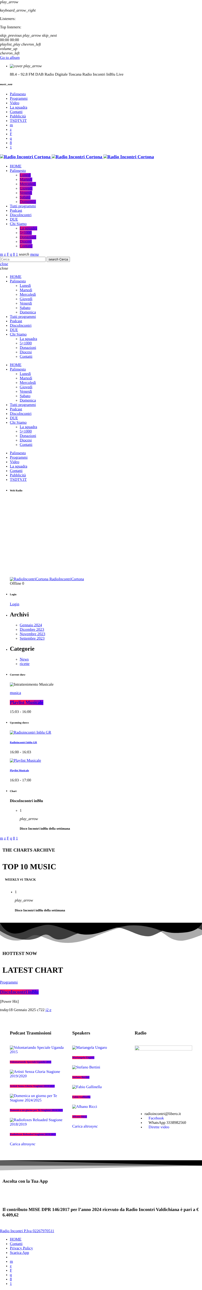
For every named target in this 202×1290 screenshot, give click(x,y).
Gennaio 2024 (31, 625)
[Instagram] (11, 138)
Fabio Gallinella (81, 1097)
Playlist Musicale (26, 702)
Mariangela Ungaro (83, 1057)
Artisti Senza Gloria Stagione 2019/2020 (32, 1086)
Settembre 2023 (32, 638)
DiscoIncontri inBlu (19, 992)
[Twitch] (11, 134)
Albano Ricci (79, 1116)
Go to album (10, 58)
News (24, 659)
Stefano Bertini (80, 1077)
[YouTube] (11, 125)
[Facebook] (11, 143)
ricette (25, 664)
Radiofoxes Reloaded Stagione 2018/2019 (33, 1134)
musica (15, 693)
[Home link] (77, 157)
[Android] (11, 147)
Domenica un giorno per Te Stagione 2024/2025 (36, 1110)
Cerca (58, 259)
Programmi (9, 982)
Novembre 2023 (32, 634)
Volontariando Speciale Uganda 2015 (30, 1062)
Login (14, 604)
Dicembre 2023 (32, 630)
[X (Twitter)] (11, 130)
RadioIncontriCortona (66, 579)
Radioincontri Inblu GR (23, 742)
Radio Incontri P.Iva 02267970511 (27, 1231)
